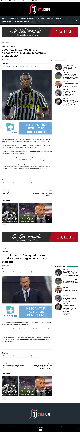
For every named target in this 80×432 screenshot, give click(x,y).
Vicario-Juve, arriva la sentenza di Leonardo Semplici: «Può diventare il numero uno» (70, 93)
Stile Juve (9, 215)
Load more (66, 109)
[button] (77, 20)
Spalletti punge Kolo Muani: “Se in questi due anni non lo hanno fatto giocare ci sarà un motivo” (10, 219)
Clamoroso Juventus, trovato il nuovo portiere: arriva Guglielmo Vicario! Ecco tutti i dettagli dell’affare (70, 102)
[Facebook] (39, 422)
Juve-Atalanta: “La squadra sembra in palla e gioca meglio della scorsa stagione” (41, 193)
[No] (78, 428)
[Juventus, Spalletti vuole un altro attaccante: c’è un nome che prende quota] (43, 213)
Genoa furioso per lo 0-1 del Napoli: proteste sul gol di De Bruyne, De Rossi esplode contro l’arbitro (26, 219)
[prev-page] (3, 225)
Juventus (12, 46)
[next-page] (5, 225)
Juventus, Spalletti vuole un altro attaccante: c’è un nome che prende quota (43, 219)
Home (3, 42)
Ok (40, 429)
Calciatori (7, 42)
